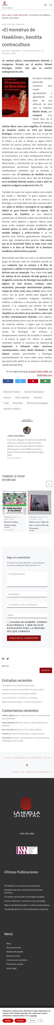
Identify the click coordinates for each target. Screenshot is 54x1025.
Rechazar (20, 1021)
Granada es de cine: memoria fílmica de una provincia (23, 689)
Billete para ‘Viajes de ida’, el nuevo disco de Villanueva (39, 525)
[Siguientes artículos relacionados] (49, 484)
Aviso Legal (11, 968)
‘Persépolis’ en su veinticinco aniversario (18, 685)
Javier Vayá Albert (12, 51)
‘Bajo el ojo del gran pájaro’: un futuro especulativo (22, 702)
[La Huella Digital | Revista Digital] (5, 3)
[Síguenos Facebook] (3, 659)
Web (10, 615)
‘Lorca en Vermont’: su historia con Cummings (19, 698)
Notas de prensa (13, 947)
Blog (9, 15)
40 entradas (14, 458)
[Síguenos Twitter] (8, 659)
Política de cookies (14, 964)
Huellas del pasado (20, 15)
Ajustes (32, 1021)
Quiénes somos (13, 955)
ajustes (34, 1016)
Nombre (14, 594)
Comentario (16, 574)
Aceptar (8, 1021)
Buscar (5, 666)
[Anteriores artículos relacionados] (43, 484)
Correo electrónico (22, 605)
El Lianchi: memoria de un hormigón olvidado (19, 693)
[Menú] (50, 4)
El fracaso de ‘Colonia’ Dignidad (29, 729)
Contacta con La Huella (16, 960)
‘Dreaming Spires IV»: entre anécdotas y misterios (26, 909)
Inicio (4, 15)
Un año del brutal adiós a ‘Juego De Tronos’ (28, 734)
